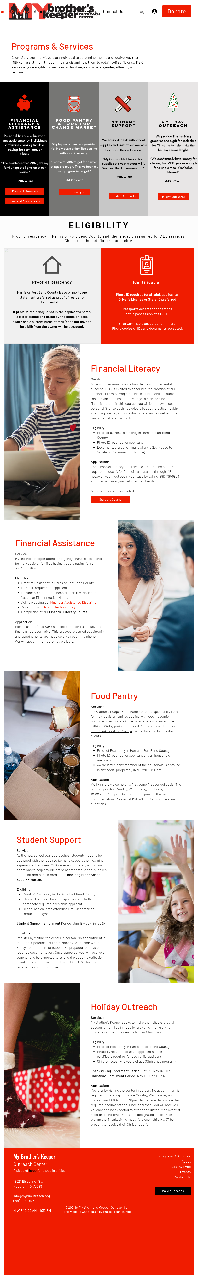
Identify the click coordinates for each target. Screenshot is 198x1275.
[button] (176, 11)
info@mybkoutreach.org (31, 1196)
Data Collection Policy (59, 607)
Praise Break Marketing (118, 1211)
